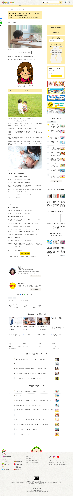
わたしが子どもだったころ (56, 50)
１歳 (12, 300)
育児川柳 (60, 52)
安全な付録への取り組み (63, 464)
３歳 (17, 300)
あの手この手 (59, 58)
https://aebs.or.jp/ (36, 484)
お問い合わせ (51, 460)
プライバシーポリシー (60, 462)
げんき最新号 (18, 5)
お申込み (56, 76)
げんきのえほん (33, 5)
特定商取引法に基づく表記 (53, 464)
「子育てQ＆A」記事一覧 (25, 253)
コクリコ (48, 254)
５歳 (23, 300)
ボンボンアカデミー (29, 456)
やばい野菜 (54, 61)
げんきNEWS (25, 5)
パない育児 (60, 59)
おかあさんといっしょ (42, 5)
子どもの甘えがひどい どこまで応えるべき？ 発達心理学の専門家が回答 (16, 306)
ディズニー (54, 56)
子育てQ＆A (24, 9)
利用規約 (56, 460)
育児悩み (59, 56)
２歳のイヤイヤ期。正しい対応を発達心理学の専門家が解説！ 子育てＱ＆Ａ (33, 306)
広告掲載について (52, 462)
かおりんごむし (54, 52)
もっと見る (56, 181)
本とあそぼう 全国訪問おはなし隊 (32, 462)
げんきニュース (18, 9)
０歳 (9, 300)
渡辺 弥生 (14, 22)
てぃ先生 (53, 58)
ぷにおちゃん (57, 48)
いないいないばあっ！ (53, 5)
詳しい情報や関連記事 (35, 275)
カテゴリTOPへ (25, 306)
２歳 (14, 300)
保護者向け (26, 300)
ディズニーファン (29, 458)
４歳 (20, 300)
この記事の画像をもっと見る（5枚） (25, 260)
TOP (8, 9)
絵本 (61, 46)
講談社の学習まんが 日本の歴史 (31, 460)
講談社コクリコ (56, 255)
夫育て (60, 61)
